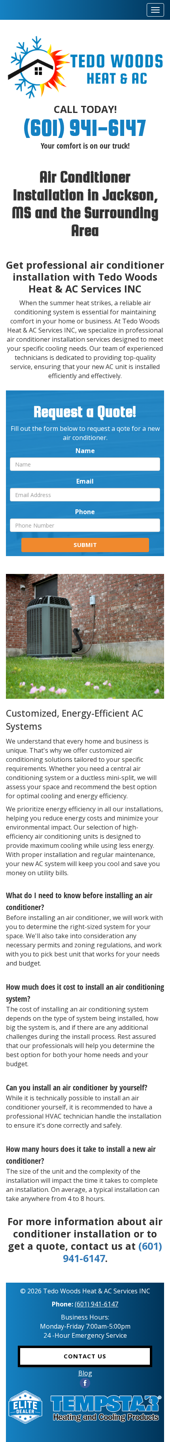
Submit (85, 545)
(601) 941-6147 (85, 127)
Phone (85, 511)
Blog (85, 1373)
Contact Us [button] (85, 1356)
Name (85, 450)
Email (85, 481)
